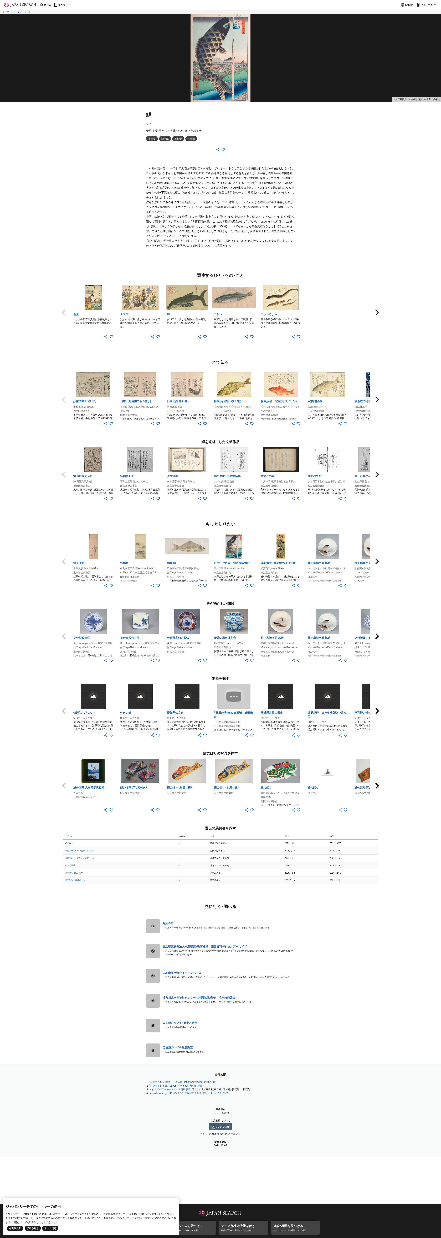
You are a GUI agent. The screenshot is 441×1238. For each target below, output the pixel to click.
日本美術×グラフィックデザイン (80, 858)
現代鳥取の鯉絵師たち (75, 880)
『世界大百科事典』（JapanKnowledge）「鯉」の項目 (175, 1085)
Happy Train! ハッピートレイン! (79, 850)
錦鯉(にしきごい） (84, 712)
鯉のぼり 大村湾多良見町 (88, 787)
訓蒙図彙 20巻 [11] (84, 401)
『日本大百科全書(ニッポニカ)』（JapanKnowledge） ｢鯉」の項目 (182, 1082)
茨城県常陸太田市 (272, 712)
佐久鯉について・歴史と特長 (180, 1023)
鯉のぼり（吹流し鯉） (179, 787)
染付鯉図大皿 (81, 637)
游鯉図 (124, 563)
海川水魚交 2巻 (82, 476)
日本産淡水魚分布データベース (182, 973)
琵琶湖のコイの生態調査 (178, 1047)
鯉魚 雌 (171, 563)
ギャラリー (18, 12)
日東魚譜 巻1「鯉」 (178, 401)
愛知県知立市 (175, 712)
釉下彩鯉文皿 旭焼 (319, 563)
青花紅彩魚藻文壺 (225, 637)
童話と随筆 (268, 476)
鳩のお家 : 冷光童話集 (227, 476)
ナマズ (124, 314)
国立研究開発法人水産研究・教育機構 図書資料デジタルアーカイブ (205, 946)
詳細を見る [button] (33, 1228)
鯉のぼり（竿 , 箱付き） (133, 787)
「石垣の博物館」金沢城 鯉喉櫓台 (233, 714)
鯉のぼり (266, 787)
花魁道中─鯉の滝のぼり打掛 (278, 563)
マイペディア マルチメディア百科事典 (169, 1089)
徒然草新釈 (127, 476)
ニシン (218, 314)
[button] (426, 5)
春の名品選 (70, 865)
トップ (6, 12)
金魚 (76, 314)
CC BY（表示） (223, 1126)
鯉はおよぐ (70, 843)
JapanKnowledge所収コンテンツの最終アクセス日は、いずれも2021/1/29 (189, 1093)
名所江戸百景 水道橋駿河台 (232, 563)
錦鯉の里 (168, 923)
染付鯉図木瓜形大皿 (367, 637)
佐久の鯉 (125, 712)
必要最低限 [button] (15, 1228)
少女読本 (172, 476)
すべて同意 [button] (50, 1228)
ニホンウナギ (269, 314)
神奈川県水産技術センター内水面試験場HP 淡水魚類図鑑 (199, 997)
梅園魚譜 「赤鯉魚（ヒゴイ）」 (279, 401)
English (409, 4)
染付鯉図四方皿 (130, 637)
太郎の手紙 (314, 476)
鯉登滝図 (78, 563)
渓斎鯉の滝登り (364, 401)
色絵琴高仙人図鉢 (178, 637)
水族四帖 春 (315, 401)
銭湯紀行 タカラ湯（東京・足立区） (327, 714)
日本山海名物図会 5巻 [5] (135, 401)
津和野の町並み (364, 712)
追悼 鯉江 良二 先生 (74, 873)
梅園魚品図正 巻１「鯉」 (228, 401)
